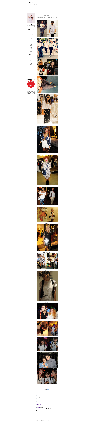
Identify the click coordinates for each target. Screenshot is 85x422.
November (31, 47)
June (31, 59)
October (31, 48)
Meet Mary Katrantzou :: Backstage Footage (31, 56)
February (31, 62)
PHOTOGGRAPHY (31, 34)
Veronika (47, 206)
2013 (30, 44)
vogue (38, 392)
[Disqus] (46, 403)
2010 (30, 64)
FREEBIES (31, 38)
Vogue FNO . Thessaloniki (31, 52)
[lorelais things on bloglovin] (46, 389)
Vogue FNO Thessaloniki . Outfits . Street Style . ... (31, 51)
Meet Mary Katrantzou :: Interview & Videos (31, 54)
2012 (30, 45)
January (31, 63)
